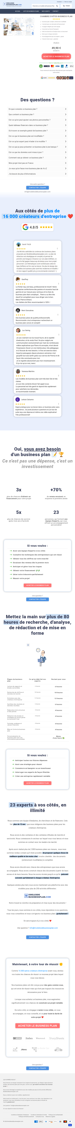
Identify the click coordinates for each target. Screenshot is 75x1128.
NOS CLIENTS (46, 11)
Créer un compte (68, 1)
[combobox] (45, 6)
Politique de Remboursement (26, 1116)
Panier (67, 6)
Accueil (17, 11)
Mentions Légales (50, 1116)
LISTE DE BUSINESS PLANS (31, 11)
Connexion (59, 1)
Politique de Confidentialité (56, 1114)
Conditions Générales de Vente (39, 1114)
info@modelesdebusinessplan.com (44, 928)
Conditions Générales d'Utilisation (20, 1114)
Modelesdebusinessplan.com (15, 1121)
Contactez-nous (40, 1116)
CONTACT (56, 11)
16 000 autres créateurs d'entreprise (33, 971)
